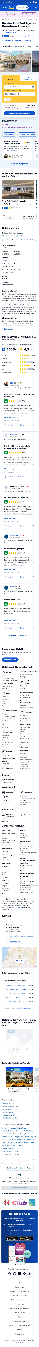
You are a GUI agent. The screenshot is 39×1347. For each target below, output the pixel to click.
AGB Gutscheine (19, 1321)
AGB (19, 1317)
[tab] (11, 78)
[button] (15, 61)
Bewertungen (19, 46)
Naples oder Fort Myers (9, 1151)
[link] (31, 7)
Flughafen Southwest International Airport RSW (16, 1001)
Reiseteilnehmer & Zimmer (13, 91)
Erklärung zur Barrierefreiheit (19, 1325)
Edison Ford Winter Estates (15, 985)
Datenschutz (19, 1304)
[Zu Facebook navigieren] (9, 1273)
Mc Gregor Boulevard (12, 997)
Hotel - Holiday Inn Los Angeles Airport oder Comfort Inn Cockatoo (19, 1143)
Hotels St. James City (8, 1115)
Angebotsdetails (16, 907)
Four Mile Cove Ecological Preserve (17, 993)
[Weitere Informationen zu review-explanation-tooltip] (28, 36)
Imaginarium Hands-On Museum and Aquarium (17, 989)
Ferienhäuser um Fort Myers (11, 1154)
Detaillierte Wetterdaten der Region (19, 1168)
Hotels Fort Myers (7, 1148)
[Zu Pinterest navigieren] (24, 1273)
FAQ (19, 1283)
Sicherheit (19, 1330)
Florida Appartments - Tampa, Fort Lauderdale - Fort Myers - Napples (19, 1140)
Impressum (19, 1334)
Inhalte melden (19, 1287)
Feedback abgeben (19, 1188)
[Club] (13, 14)
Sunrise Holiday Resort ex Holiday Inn (14, 1134)
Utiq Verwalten (19, 1313)
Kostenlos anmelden (28, 14)
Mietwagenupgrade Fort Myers (12, 1145)
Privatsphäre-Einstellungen (19, 1308)
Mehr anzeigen (7, 329)
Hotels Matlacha (7, 1112)
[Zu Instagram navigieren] (14, 1273)
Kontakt (26, 2)
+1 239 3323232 (14, 942)
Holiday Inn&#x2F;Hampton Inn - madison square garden (19, 1137)
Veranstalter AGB (19, 1296)
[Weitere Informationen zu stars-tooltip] (30, 26)
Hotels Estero (6, 1109)
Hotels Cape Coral (7, 1103)
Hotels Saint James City (9, 1118)
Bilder (29, 46)
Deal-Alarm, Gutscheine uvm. (19, 1291)
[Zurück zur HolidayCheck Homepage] (8, 7)
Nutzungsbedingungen (19, 1300)
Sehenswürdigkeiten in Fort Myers (17, 1008)
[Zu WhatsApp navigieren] (29, 1273)
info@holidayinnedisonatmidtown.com (21, 937)
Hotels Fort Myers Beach (9, 1106)
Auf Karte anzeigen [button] (10, 32)
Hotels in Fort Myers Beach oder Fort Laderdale (17, 1131)
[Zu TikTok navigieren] (19, 1273)
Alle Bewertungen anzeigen (18, 635)
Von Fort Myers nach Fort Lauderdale (14, 1128)
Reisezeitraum (9, 83)
